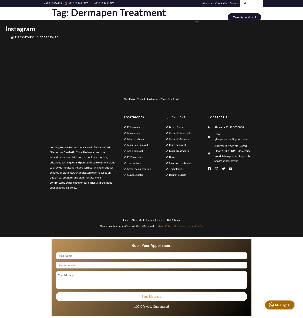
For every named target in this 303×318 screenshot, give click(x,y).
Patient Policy (195, 226)
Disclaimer (179, 226)
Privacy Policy (164, 226)
